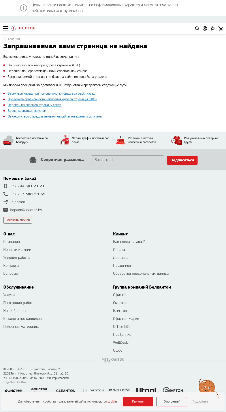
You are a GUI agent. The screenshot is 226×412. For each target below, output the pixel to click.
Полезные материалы (21, 326)
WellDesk (120, 342)
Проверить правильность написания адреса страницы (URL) (52, 99)
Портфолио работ (18, 303)
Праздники (122, 265)
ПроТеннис (122, 334)
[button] (212, 28)
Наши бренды (14, 311)
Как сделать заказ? (129, 242)
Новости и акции (17, 250)
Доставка (120, 257)
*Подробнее (199, 401)
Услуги (9, 295)
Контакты (11, 265)
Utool (117, 350)
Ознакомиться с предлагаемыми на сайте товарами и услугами (55, 116)
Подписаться (182, 160)
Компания (11, 242)
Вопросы (10, 273)
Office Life (121, 326)
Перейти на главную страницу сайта (34, 105)
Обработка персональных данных (141, 273)
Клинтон (120, 311)
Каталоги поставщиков (22, 319)
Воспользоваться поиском (27, 111)
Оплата (119, 250)
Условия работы (16, 257)
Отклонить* (172, 401)
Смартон (120, 303)
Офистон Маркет (127, 319)
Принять (138, 401)
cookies (112, 401)
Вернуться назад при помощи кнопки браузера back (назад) (52, 93)
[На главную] (23, 28)
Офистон (120, 295)
